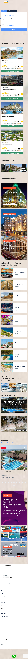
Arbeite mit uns (4, 599)
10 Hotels (17, 309)
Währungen (3, 644)
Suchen (14, 29)
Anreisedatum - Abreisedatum (11, 18)
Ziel (5, 13)
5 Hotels (16, 298)
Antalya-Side (18, 296)
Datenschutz (3, 596)
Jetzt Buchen (7, 552)
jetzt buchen (6, 536)
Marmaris (17, 343)
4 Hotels (16, 356)
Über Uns (3, 590)
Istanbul (17, 307)
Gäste (6, 24)
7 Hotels (16, 368)
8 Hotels (16, 333)
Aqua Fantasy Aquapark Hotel (7, 471)
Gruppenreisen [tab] (12, 10)
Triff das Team (4, 602)
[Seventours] (24, 469)
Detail (5, 520)
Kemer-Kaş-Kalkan (20, 366)
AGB (2, 593)
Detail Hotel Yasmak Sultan (9, 203)
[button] (2, 481)
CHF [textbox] (3, 646)
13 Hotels (17, 286)
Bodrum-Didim (19, 331)
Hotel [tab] (4, 10)
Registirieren (3, 605)
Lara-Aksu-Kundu (20, 272)
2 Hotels (16, 345)
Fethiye (17, 355)
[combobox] (7, 647)
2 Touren (16, 310)
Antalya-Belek (19, 284)
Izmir (16, 319)
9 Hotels (16, 321)
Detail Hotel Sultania (8, 255)
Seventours (12, 655)
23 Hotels (17, 274)
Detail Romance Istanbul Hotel (10, 230)
